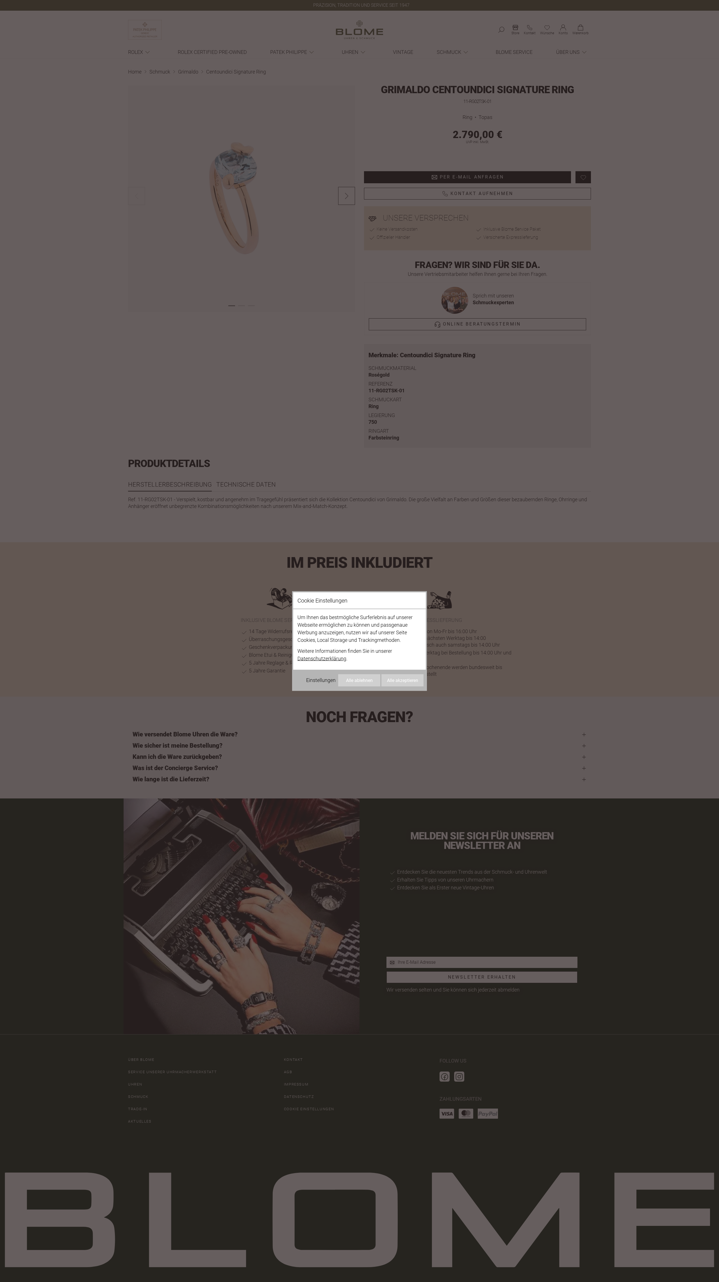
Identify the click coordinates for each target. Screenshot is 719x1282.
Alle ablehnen (359, 680)
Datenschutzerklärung (321, 658)
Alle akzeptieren (402, 680)
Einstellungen (321, 680)
